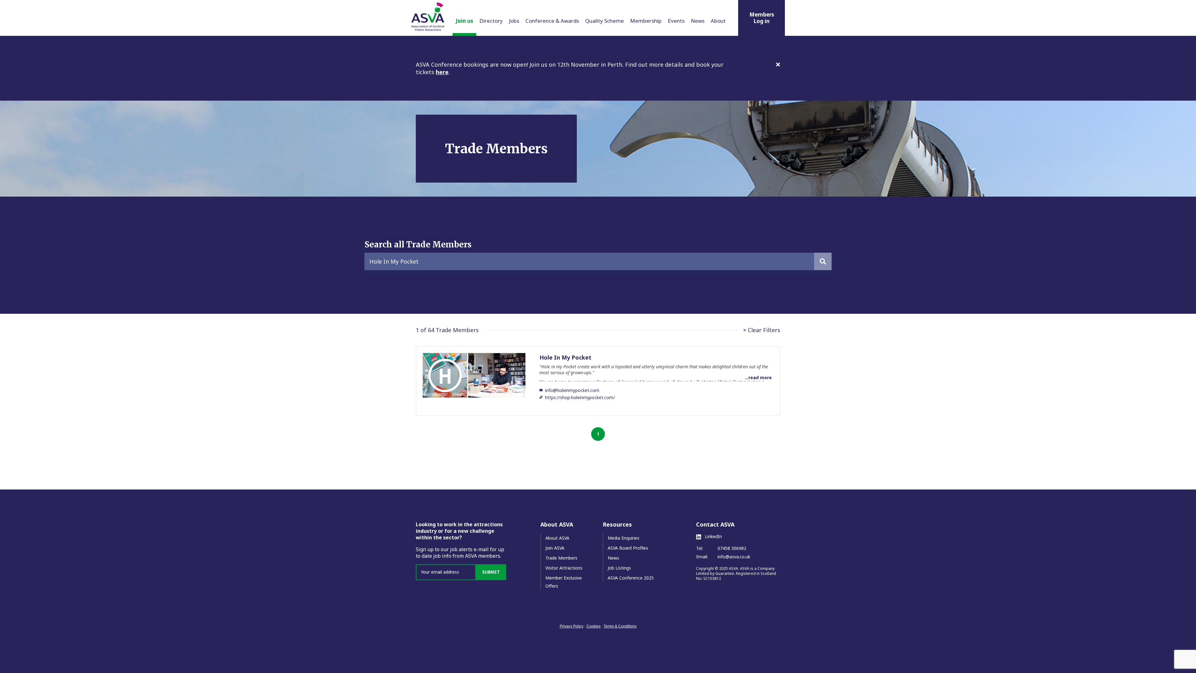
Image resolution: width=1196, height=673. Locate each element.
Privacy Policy (571, 626)
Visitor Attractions (563, 568)
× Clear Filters (761, 330)
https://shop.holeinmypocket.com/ (580, 397)
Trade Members (561, 558)
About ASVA (557, 538)
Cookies (593, 626)
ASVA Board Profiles (628, 548)
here (442, 72)
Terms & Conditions (620, 626)
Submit (491, 572)
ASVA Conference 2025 (631, 578)
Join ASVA (554, 548)
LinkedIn (713, 536)
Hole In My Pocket (565, 357)
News (613, 558)
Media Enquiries (623, 538)
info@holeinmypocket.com (572, 390)
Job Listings (619, 568)
